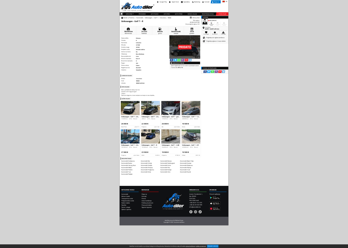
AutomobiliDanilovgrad (167, 163)
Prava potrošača (147, 205)
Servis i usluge (125, 207)
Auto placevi (154, 14)
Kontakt (207, 2)
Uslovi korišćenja (147, 201)
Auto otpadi (178, 14)
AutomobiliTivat (185, 170)
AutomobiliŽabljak (126, 174)
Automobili (139, 18)
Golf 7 (156, 18)
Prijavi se (144, 194)
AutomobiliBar (145, 161)
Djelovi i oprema (126, 209)
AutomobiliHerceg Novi (128, 165)
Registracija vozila (208, 14)
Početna (131, 18)
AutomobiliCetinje (146, 163)
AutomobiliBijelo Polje (187, 161)
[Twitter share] (175, 60)
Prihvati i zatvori (213, 246)
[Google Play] (214, 198)
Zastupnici (167, 14)
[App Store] (214, 203)
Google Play (163, 2)
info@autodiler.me (195, 207)
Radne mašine (125, 203)
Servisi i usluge (192, 14)
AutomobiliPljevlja (185, 167)
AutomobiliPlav (165, 167)
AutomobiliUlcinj (146, 172)
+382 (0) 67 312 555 (195, 202)
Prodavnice (142, 14)
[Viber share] (182, 60)
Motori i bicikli (125, 196)
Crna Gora (163, 18)
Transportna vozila (127, 198)
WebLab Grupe (179, 220)
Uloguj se (216, 2)
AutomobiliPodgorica (147, 170)
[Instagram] (195, 212)
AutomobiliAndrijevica (128, 161)
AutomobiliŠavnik (185, 172)
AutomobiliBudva (126, 163)
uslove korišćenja (190, 246)
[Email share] (186, 60)
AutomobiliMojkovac (186, 165)
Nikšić (169, 18)
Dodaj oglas (222, 14)
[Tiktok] (200, 212)
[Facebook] (190, 212)
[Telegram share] (190, 60)
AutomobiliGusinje (185, 163)
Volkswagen (148, 18)
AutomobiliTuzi (126, 172)
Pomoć (144, 198)
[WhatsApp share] (179, 60)
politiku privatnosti (201, 246)
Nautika (123, 205)
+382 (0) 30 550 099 (195, 205)
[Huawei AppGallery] (214, 208)
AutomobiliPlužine (126, 170)
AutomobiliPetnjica (147, 167)
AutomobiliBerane (166, 161)
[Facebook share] (171, 60)
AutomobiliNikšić (126, 167)
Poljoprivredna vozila (127, 201)
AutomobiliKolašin (146, 165)
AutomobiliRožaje (165, 170)
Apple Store (175, 2)
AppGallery (186, 2)
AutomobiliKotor (165, 165)
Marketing (197, 2)
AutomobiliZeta (165, 172)
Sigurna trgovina (147, 207)
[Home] (121, 14)
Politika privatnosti (147, 203)
